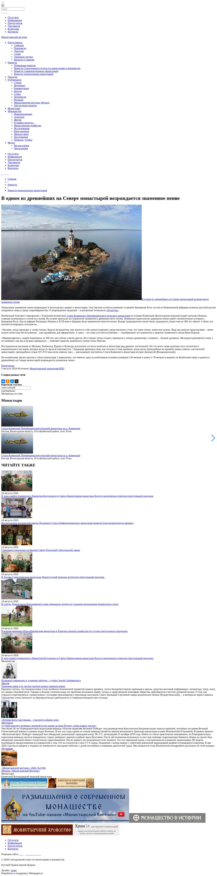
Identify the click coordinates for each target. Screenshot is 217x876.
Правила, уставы (23, 139)
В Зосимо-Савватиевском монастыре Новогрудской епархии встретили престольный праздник (53, 577)
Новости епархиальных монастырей (33, 74)
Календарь (13, 29)
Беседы (18, 91)
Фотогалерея (21, 148)
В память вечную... (24, 122)
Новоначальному (23, 114)
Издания (18, 99)
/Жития (5, 683)
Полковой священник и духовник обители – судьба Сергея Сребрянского (41, 680)
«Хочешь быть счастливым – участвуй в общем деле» (30, 720)
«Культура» (112, 310)
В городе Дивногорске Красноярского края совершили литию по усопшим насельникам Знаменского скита (59, 604)
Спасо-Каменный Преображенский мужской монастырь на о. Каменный (40, 428)
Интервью (19, 85)
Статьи (18, 82)
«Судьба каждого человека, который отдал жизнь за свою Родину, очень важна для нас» (49, 725)
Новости (12, 62)
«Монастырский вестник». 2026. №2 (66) (23, 768)
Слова (17, 54)
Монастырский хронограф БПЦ (47, 368)
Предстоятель (15, 42)
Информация (15, 20)
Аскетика (19, 117)
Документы (14, 26)
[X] (16, 381)
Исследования (21, 128)
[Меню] (2, 5)
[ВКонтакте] (3, 381)
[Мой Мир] (12, 381)
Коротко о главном (24, 59)
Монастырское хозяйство (27, 125)
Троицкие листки (23, 56)
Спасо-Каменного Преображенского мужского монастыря (98, 315)
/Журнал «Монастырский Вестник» (20, 770)
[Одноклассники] (8, 381)
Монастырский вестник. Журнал (32, 102)
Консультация (21, 131)
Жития (17, 119)
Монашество (14, 111)
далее (14, 870)
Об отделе (13, 17)
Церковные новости (25, 65)
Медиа (11, 142)
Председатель (15, 23)
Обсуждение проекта (25, 105)
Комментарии (21, 88)
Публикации (14, 79)
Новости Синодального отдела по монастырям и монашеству (47, 68)
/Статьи (5, 700)
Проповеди (20, 48)
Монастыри (14, 108)
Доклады (19, 51)
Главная (12, 179)
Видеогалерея (21, 145)
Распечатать (7, 365)
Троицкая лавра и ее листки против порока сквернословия (33, 686)
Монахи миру (21, 134)
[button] (213, 438)
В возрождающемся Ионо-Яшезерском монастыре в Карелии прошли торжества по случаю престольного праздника (64, 631)
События (19, 45)
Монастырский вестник (14, 37)
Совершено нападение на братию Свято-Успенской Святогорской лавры (40, 550)
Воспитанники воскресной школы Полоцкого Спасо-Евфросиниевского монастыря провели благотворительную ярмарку (67, 523)
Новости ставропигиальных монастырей (36, 71)
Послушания (21, 137)
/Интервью (7, 722)
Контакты (13, 31)
